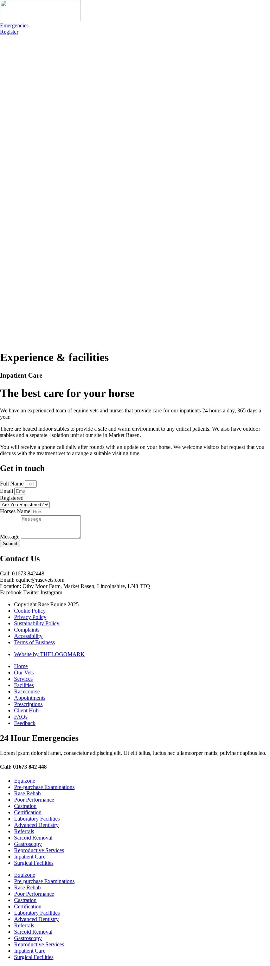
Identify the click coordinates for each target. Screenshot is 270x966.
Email (7, 491)
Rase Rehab (27, 793)
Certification (27, 812)
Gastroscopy (28, 844)
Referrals (24, 831)
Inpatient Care (29, 857)
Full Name (12, 484)
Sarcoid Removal (33, 838)
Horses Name (16, 511)
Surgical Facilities (33, 863)
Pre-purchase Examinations (44, 787)
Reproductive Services (39, 850)
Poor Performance (34, 800)
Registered (12, 498)
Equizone (24, 781)
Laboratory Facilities (37, 819)
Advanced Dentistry (36, 825)
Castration (25, 806)
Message (10, 537)
